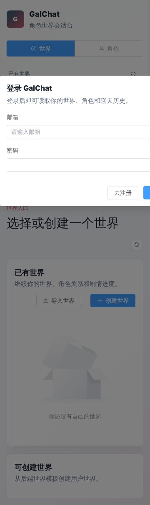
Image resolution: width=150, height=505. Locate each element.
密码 (12, 150)
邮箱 (12, 116)
